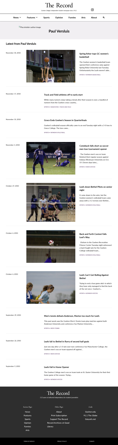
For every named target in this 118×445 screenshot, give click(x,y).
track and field (65, 107)
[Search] (103, 17)
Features (31, 17)
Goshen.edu (90, 411)
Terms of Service (29, 441)
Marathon (54, 107)
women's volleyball (58, 132)
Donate (91, 441)
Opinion (59, 17)
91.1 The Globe (90, 415)
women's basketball (93, 75)
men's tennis (55, 328)
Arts (83, 17)
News (16, 17)
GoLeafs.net (90, 419)
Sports (46, 17)
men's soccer (90, 167)
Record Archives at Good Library (58, 424)
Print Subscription (59, 415)
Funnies (72, 17)
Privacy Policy (62, 441)
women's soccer (92, 293)
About (94, 17)
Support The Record (59, 419)
